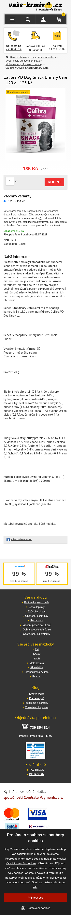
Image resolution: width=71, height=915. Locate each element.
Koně (37, 658)
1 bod (22, 243)
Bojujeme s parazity (36, 702)
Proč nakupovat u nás (36, 602)
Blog (35, 687)
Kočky (36, 653)
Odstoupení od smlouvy (36, 633)
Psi (32, 57)
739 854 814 (13, 49)
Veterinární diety (46, 57)
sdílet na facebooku (21, 539)
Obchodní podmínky (36, 615)
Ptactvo (36, 676)
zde (35, 887)
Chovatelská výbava (36, 707)
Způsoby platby (37, 611)
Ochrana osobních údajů (37, 629)
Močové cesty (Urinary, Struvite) (24, 64)
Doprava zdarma (35, 46)
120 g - (16, 201)
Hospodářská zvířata (37, 671)
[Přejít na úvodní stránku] (35, 6)
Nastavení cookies (38, 907)
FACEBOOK (37, 769)
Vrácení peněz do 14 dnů (36, 625)
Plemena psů (36, 698)
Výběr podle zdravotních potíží (23, 60)
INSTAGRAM (36, 774)
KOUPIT (54, 182)
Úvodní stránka (18, 57)
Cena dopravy (37, 607)
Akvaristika (36, 667)
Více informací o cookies (21, 863)
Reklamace (36, 620)
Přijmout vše (35, 897)
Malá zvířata (37, 663)
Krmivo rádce (36, 693)
